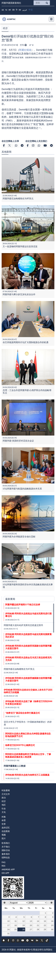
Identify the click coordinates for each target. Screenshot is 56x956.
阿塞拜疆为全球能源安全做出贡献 (19, 536)
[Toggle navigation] (50, 19)
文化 (4, 812)
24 (8, 929)
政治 (4, 797)
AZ (3, 9)
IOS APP (5, 873)
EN (10, 9)
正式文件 (6, 794)
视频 (4, 835)
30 (52, 929)
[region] (29, 691)
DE (13, 9)
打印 (22, 45)
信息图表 (6, 831)
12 (23, 921)
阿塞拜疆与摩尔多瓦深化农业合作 (19, 294)
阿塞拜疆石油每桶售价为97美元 (18, 198)
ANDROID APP (8, 869)
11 (16, 921)
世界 (4, 824)
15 (45, 921)
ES (20, 9)
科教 (4, 817)
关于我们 (6, 847)
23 (52, 925)
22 (45, 925)
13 (31, 921)
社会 (4, 808)
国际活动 (6, 850)
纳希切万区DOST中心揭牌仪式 (20, 745)
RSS (3, 866)
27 (31, 929)
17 (8, 925)
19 (23, 925)
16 (52, 921)
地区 (4, 805)
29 (45, 929)
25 (15, 929)
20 (31, 925)
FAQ (3, 862)
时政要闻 (6, 790)
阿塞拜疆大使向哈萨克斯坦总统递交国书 (23, 625)
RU (6, 9)
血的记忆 (6, 827)
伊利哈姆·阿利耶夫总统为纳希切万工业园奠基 (27, 775)
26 (23, 929)
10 (8, 921)
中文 (31, 9)
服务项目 (6, 854)
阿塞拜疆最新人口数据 (15, 766)
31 (8, 933)
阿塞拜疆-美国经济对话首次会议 (18, 440)
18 (15, 925)
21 (38, 925)
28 (38, 929)
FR (16, 9)
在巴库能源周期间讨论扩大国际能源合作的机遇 (25, 342)
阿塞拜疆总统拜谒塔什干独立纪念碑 (22, 604)
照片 (4, 838)
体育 (4, 820)
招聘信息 (6, 857)
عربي (24, 9)
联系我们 (6, 843)
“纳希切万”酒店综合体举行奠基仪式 (22, 713)
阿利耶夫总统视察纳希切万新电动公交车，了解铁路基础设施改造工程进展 (28, 755)
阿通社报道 (25, 49)
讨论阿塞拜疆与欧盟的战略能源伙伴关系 (22, 488)
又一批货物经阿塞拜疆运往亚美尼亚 (20, 246)
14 (38, 921)
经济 (5, 28)
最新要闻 (10, 599)
